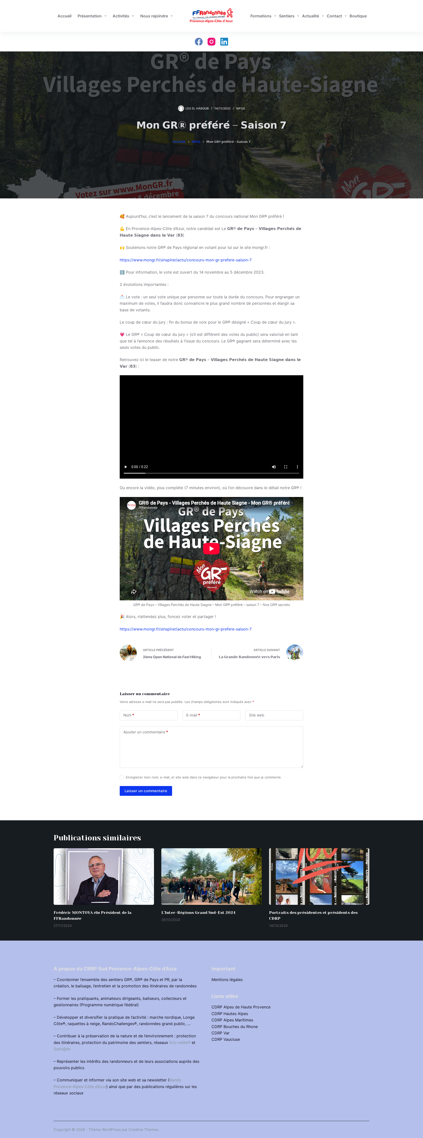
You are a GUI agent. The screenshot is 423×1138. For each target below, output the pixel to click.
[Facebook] (199, 42)
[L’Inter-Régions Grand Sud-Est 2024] (211, 876)
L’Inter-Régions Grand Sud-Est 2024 (198, 912)
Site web (256, 715)
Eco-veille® (179, 1042)
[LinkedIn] (224, 42)
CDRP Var (221, 1032)
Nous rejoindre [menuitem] (154, 15)
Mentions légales (227, 979)
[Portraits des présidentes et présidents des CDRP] (319, 876)
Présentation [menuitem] (90, 15)
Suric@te (62, 1048)
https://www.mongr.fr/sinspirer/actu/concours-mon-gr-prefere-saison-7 (186, 259)
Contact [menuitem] (334, 15)
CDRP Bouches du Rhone (235, 1026)
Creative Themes (143, 1129)
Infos (240, 108)
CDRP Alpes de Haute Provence (241, 1007)
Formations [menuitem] (260, 15)
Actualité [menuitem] (310, 15)
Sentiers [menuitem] (286, 15)
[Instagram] (211, 42)
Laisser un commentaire (146, 790)
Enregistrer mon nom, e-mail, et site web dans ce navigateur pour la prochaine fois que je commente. (204, 777)
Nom (128, 715)
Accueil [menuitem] (64, 15)
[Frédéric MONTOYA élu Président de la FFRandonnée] (104, 876)
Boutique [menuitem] (358, 15)
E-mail (193, 715)
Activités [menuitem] (121, 15)
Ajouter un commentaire (145, 732)
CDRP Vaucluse (226, 1039)
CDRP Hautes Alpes (230, 1013)
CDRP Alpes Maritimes (232, 1019)
